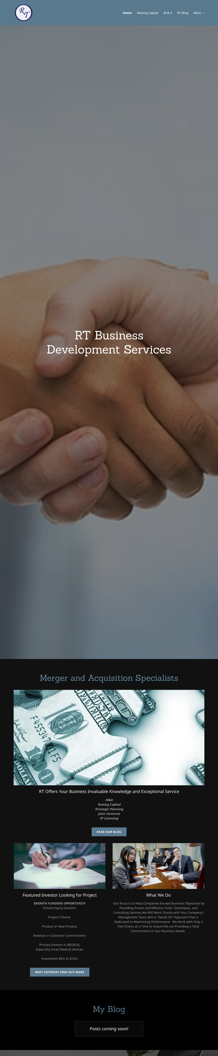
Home (127, 13)
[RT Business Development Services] (24, 12)
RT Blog (182, 13)
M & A (168, 13)
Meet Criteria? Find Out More (59, 972)
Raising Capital (147, 13)
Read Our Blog (109, 832)
